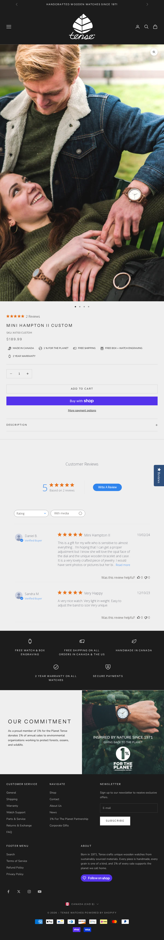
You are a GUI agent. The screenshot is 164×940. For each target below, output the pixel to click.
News (53, 812)
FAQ (9, 832)
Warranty (12, 806)
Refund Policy (15, 867)
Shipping (11, 799)
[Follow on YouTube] (40, 892)
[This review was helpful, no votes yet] (138, 577)
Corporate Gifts (59, 825)
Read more (123, 565)
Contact (54, 799)
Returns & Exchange (19, 825)
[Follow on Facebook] (8, 892)
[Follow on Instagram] (29, 892)
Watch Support (15, 812)
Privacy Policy (14, 874)
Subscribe (115, 821)
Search (10, 854)
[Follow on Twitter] (19, 892)
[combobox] (31, 513)
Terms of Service (16, 861)
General (11, 793)
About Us (56, 806)
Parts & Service (15, 819)
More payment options (82, 410)
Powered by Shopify (101, 912)
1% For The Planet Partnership (69, 819)
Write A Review (107, 487)
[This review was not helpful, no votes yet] (145, 577)
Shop (53, 793)
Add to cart (82, 389)
